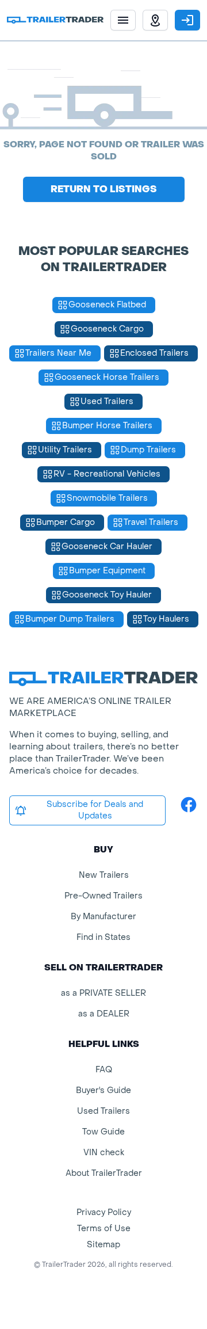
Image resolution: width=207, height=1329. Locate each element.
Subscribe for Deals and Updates (95, 810)
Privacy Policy (103, 1212)
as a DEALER (103, 1013)
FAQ (103, 1069)
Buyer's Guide (103, 1090)
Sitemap (103, 1244)
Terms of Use (104, 1228)
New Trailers (104, 875)
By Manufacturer (103, 916)
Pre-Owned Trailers (103, 895)
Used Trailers (103, 1111)
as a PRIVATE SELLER (103, 993)
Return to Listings (104, 189)
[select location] (155, 20)
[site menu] (123, 20)
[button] (155, 20)
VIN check (103, 1152)
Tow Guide (103, 1131)
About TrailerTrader (104, 1173)
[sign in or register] (187, 20)
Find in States (103, 937)
